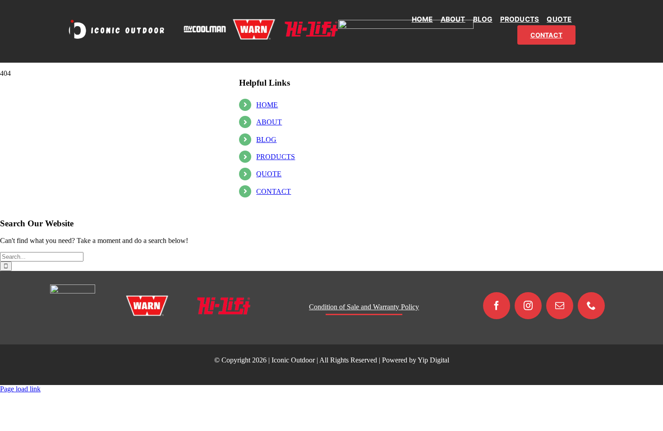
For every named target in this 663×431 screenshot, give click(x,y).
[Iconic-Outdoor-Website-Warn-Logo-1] (254, 22)
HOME (267, 105)
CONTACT (273, 191)
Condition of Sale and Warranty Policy (364, 307)
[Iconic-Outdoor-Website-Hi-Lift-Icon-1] (311, 25)
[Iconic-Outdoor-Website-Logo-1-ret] (116, 21)
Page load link (20, 389)
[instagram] (528, 305)
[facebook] (496, 305)
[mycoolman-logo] (205, 29)
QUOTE (268, 174)
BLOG (266, 139)
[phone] (591, 305)
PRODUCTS (275, 156)
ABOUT (269, 122)
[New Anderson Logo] (406, 23)
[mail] (559, 305)
